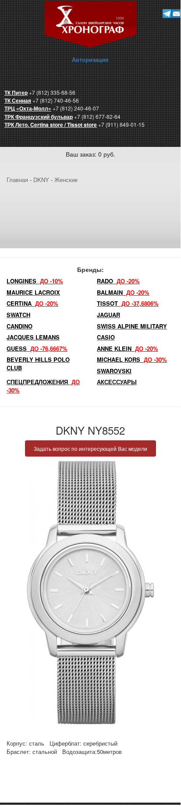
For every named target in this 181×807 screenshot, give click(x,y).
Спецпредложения (43, 386)
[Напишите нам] (176, 13)
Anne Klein (127, 348)
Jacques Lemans (33, 337)
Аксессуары (117, 382)
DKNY (41, 179)
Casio (106, 337)
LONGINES (35, 281)
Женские (66, 179)
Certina (32, 303)
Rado (118, 281)
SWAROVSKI (114, 371)
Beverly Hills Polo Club (38, 363)
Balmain (123, 292)
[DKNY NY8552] (90, 592)
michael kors (132, 359)
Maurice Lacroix (33, 292)
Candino (19, 326)
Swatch (18, 315)
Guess (37, 348)
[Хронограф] (90, 23)
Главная (17, 179)
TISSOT (128, 303)
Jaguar (108, 315)
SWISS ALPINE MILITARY (132, 326)
